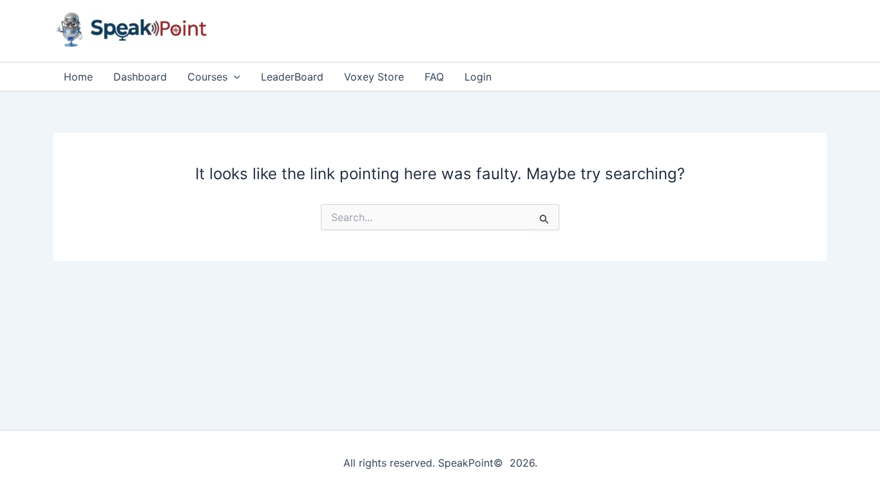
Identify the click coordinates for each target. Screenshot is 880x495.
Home (78, 76)
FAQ (434, 76)
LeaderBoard (292, 76)
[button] (233, 77)
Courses (207, 76)
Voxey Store (374, 76)
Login (478, 76)
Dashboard (140, 76)
